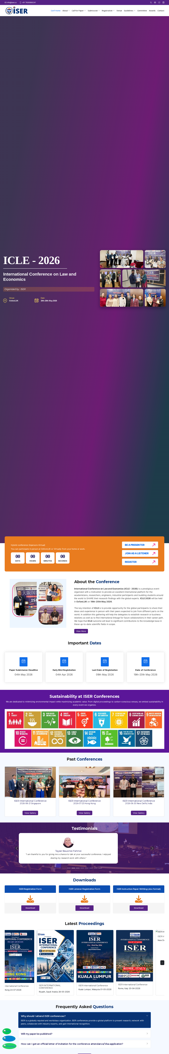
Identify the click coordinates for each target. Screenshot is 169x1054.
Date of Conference (145, 670)
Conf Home (56, 10)
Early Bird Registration (64, 670)
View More (81, 631)
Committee (142, 10)
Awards (152, 10)
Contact (160, 10)
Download (30, 908)
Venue (119, 10)
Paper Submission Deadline (23, 670)
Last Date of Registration (105, 670)
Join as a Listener (136, 553)
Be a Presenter (134, 544)
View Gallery (30, 813)
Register (130, 561)
